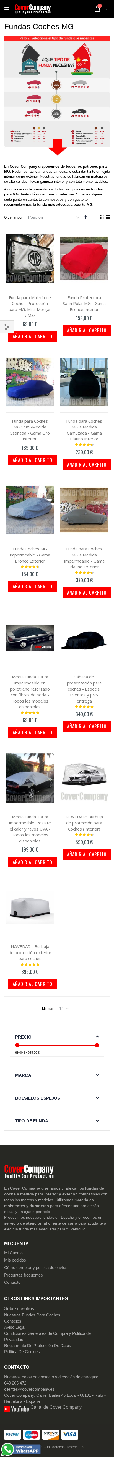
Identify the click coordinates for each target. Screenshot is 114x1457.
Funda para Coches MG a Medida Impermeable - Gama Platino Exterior (84, 558)
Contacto (12, 1282)
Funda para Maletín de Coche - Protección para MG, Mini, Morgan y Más (30, 306)
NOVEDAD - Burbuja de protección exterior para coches (30, 952)
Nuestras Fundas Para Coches (32, 1315)
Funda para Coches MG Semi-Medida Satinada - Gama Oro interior (30, 430)
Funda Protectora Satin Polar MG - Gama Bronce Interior (84, 303)
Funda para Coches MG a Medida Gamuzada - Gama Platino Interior (84, 430)
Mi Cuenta (13, 1253)
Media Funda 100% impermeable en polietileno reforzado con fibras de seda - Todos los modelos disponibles (30, 691)
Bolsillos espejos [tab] (37, 1098)
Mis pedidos (15, 1260)
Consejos (12, 1321)
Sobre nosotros (19, 1308)
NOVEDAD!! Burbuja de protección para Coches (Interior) (84, 822)
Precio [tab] (23, 1037)
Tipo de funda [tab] (31, 1121)
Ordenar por (13, 217)
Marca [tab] (23, 1075)
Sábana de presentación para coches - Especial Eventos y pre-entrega (84, 688)
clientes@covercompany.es (29, 1389)
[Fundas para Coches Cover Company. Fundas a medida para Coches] (33, 9)
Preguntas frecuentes (23, 1275)
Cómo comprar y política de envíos (36, 1267)
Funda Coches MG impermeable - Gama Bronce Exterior (30, 554)
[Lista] (108, 217)
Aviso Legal (14, 1327)
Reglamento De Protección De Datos (37, 1345)
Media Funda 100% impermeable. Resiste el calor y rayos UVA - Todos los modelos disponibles (30, 828)
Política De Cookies (22, 1352)
